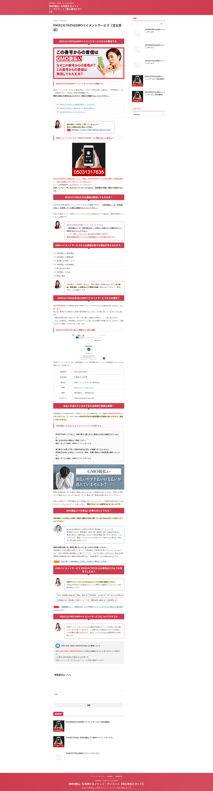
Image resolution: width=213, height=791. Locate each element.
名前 (55, 694)
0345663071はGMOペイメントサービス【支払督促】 (88, 722)
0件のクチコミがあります (83, 387)
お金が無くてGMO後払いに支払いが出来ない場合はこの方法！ (84, 561)
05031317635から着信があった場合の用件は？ (77, 108)
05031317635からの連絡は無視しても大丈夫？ (77, 104)
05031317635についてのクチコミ (72, 112)
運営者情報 (118, 776)
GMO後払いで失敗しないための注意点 (106, 780)
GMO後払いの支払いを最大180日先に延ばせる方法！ (92, 130)
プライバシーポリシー (97, 776)
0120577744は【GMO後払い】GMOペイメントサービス (89, 737)
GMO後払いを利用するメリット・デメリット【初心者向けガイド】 (65, 9)
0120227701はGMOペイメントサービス (82, 753)
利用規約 (109, 776)
